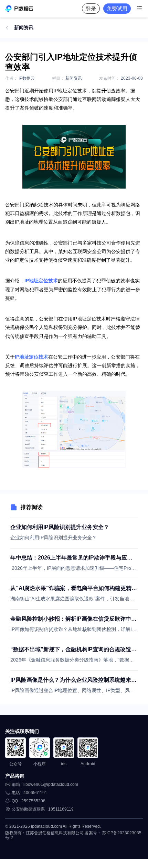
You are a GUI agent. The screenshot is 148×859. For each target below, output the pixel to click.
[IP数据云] (19, 8)
